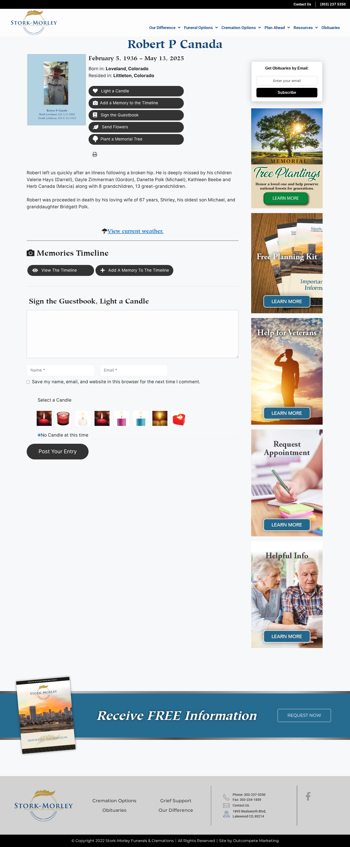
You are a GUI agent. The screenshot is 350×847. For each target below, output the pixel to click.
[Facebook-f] (308, 796)
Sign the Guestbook (119, 115)
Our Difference (162, 27)
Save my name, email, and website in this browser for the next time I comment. (116, 381)
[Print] (95, 154)
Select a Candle (54, 400)
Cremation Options (238, 27)
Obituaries (330, 27)
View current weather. (136, 230)
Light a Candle (114, 91)
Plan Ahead (275, 27)
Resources (303, 27)
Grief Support (175, 800)
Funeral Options (198, 27)
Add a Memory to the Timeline (129, 102)
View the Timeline (58, 270)
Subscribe (287, 92)
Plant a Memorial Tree (121, 139)
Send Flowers (114, 127)
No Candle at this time (64, 435)
